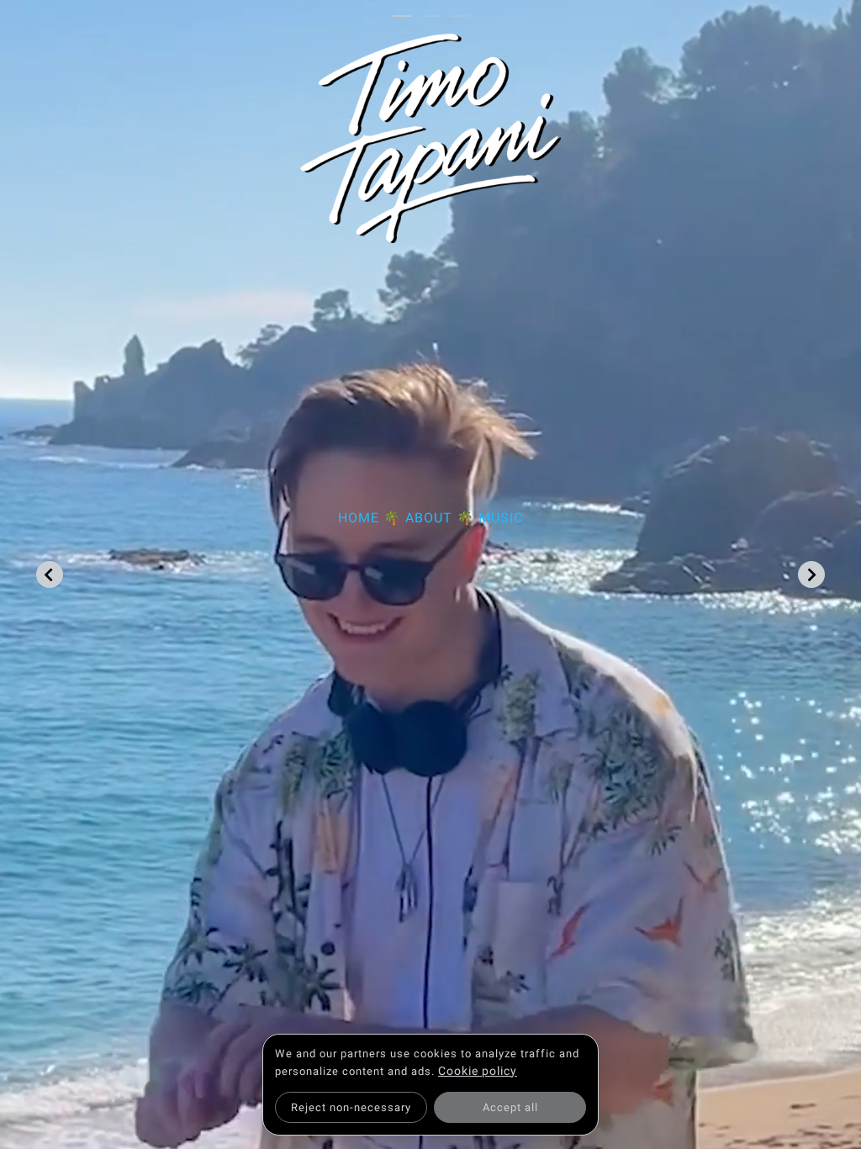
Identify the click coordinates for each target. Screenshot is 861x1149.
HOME (358, 518)
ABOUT (428, 518)
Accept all (510, 1107)
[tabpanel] (431, 289)
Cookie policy (477, 1071)
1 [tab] (405, 16)
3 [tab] (464, 16)
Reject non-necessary (351, 1107)
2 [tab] (435, 16)
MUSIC (500, 518)
